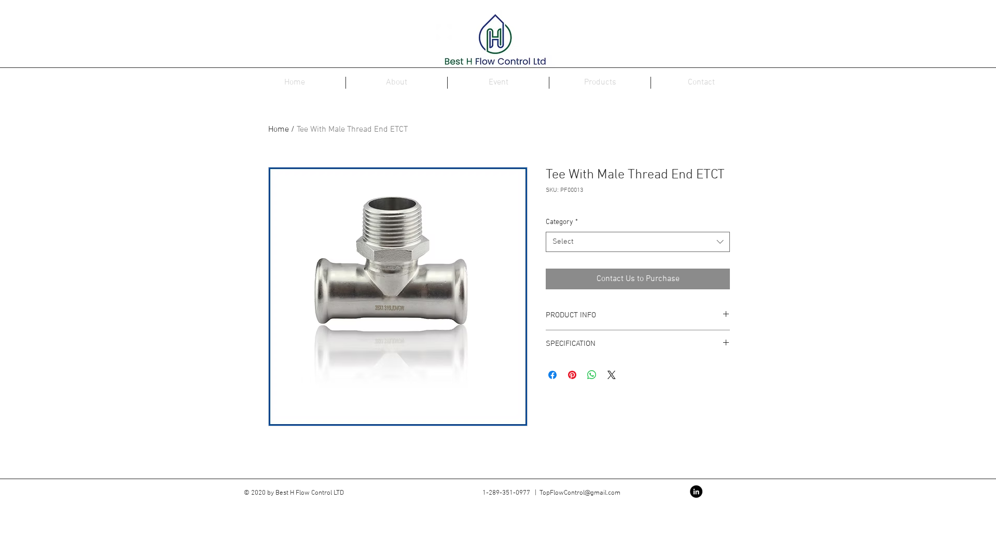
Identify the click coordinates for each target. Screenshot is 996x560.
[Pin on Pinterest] (572, 375)
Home (278, 129)
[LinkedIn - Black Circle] (696, 491)
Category (562, 222)
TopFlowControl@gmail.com (580, 493)
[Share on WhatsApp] (592, 375)
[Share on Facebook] (552, 375)
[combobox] (638, 242)
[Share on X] (611, 375)
